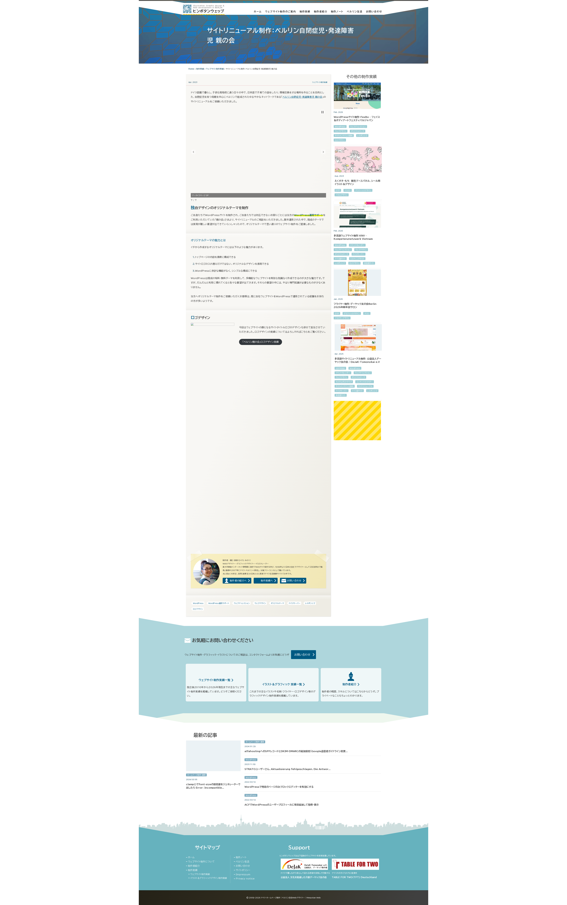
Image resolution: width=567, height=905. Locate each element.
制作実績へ (267, 580)
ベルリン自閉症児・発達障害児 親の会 (302, 97)
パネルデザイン (341, 195)
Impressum (243, 874)
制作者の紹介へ (238, 580)
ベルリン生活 (354, 11)
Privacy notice (245, 878)
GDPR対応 (340, 368)
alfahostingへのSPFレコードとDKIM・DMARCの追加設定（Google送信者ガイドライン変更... (296, 751)
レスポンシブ (310, 603)
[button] (193, 152)
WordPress (198, 603)
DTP (338, 190)
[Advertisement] (357, 420)
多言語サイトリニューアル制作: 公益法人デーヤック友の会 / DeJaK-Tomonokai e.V (358, 360)
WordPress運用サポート (218, 603)
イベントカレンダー (357, 245)
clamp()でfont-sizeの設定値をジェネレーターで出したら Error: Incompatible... (213, 786)
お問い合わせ (374, 11)
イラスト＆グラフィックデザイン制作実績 (208, 878)
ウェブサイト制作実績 (215, 69)
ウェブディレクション (242, 603)
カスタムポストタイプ (344, 382)
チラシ (366, 313)
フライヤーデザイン (342, 318)
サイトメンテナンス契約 (344, 135)
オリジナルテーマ (277, 603)
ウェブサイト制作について (201, 861)
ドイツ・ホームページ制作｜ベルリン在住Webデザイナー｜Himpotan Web (291, 897)
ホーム (258, 11)
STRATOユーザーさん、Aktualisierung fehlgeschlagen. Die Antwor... (288, 769)
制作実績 (305, 11)
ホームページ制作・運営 (196, 775)
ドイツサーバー (294, 603)
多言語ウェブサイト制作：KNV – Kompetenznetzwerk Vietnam (353, 237)
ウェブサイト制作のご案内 (280, 11)
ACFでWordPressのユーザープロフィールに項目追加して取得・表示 (282, 805)
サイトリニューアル (365, 386)
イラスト (348, 190)
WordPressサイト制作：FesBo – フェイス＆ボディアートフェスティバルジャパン (357, 118)
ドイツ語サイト (340, 259)
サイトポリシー (243, 870)
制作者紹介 (320, 11)
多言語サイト (369, 263)
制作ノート (337, 11)
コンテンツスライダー (364, 382)
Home (191, 69)
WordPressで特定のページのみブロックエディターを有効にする (279, 787)
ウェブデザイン (260, 603)
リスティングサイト (357, 259)
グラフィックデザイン (363, 190)
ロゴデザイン (198, 609)
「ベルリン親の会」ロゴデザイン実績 (260, 342)
